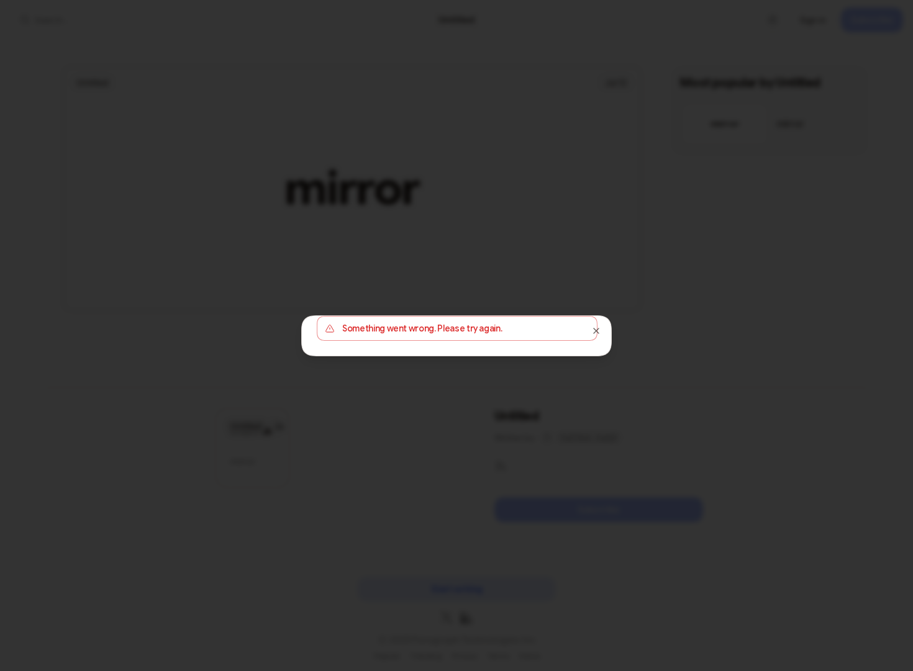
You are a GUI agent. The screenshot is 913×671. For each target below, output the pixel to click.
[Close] (596, 331)
